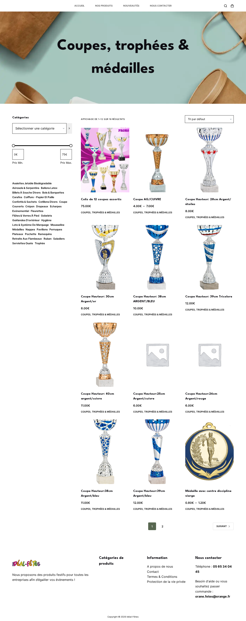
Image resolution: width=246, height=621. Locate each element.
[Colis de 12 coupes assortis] (105, 160)
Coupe (63, 201)
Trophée (40, 243)
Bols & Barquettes (53, 192)
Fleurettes (37, 211)
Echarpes (56, 206)
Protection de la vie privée (166, 582)
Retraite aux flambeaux (27, 238)
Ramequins (45, 234)
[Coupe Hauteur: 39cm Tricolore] (209, 257)
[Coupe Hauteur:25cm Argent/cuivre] (157, 354)
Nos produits (104, 5)
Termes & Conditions (162, 577)
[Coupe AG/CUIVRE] (157, 160)
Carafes (17, 197)
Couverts (18, 206)
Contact (153, 572)
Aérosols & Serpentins (25, 187)
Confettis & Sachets (24, 201)
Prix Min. (17, 162)
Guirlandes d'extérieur (26, 220)
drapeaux (42, 206)
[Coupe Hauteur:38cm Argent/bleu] (105, 451)
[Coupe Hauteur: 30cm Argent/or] (105, 257)
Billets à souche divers (26, 192)
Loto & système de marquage (30, 224)
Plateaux (17, 234)
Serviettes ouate (22, 243)
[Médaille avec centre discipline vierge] (209, 451)
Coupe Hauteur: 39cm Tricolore (208, 296)
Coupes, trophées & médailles (100, 212)
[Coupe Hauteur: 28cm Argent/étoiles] (209, 160)
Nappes (30, 229)
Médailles (18, 229)
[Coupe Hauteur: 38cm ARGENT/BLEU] (157, 257)
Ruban (48, 238)
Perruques (55, 229)
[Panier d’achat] (232, 5)
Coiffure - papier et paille (39, 197)
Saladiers (59, 238)
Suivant (221, 526)
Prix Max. (66, 162)
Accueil (79, 5)
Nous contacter (161, 5)
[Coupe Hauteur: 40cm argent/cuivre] (105, 354)
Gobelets (46, 215)
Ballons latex (49, 187)
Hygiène (46, 220)
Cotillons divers (47, 201)
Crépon (29, 206)
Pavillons (42, 229)
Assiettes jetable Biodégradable (32, 183)
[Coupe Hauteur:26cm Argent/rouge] (209, 354)
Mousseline (57, 224)
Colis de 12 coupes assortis (101, 199)
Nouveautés (131, 5)
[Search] (225, 5)
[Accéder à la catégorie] (69, 128)
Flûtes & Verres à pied (25, 215)
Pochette (30, 234)
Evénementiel (20, 211)
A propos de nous (160, 566)
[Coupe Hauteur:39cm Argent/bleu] (157, 451)
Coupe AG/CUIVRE (147, 199)
